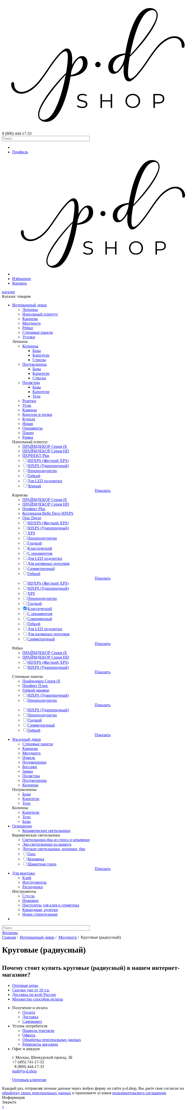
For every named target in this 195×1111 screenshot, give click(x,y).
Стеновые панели (37, 332)
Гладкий (34, 543)
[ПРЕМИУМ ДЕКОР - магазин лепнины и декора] (97, 129)
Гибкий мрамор (35, 690)
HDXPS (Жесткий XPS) (48, 460)
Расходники (32, 887)
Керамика (35, 859)
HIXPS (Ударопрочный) (48, 466)
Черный (34, 486)
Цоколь (28, 757)
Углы (26, 405)
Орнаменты (32, 428)
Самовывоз (32, 1021)
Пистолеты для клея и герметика (50, 905)
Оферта (28, 1035)
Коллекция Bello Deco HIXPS (47, 513)
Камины (29, 410)
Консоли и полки (37, 414)
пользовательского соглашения (139, 1093)
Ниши (27, 423)
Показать (102, 490)
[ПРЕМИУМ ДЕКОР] (102, 274)
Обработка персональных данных (51, 1040)
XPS (31, 533)
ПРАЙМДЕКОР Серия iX (44, 446)
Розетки (29, 401)
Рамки (27, 437)
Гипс (31, 854)
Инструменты (34, 882)
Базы (36, 350)
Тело (26, 803)
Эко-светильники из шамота (46, 844)
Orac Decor (31, 518)
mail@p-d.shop (24, 1071)
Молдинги (31, 323)
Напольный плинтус (40, 314)
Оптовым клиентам (29, 1080)
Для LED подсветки (44, 481)
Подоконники (34, 762)
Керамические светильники (46, 830)
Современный (39, 619)
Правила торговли (38, 1030)
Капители (41, 355)
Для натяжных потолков (48, 563)
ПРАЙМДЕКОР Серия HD (45, 451)
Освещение (22, 826)
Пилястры (31, 382)
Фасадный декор (26, 739)
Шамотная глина (41, 864)
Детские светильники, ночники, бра (53, 849)
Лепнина (30, 309)
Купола (28, 419)
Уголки (28, 337)
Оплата (28, 1012)
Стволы (39, 360)
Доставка (30, 1017)
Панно (28, 433)
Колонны (30, 346)
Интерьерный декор (29, 305)
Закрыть (9, 1102)
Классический (39, 548)
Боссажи (29, 767)
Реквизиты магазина (40, 1044)
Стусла (28, 896)
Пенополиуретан (42, 471)
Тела (36, 396)
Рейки (27, 328)
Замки (27, 771)
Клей (26, 878)
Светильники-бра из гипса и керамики (56, 840)
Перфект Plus (33, 509)
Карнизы (30, 319)
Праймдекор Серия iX (41, 681)
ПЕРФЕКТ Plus (35, 455)
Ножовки (30, 900)
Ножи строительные (40, 914)
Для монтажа (23, 873)
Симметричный (41, 568)
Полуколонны (34, 364)
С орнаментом (39, 553)
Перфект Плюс (35, 685)
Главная (9, 937)
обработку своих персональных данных (36, 1093)
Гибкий (33, 476)
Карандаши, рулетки (40, 910)
